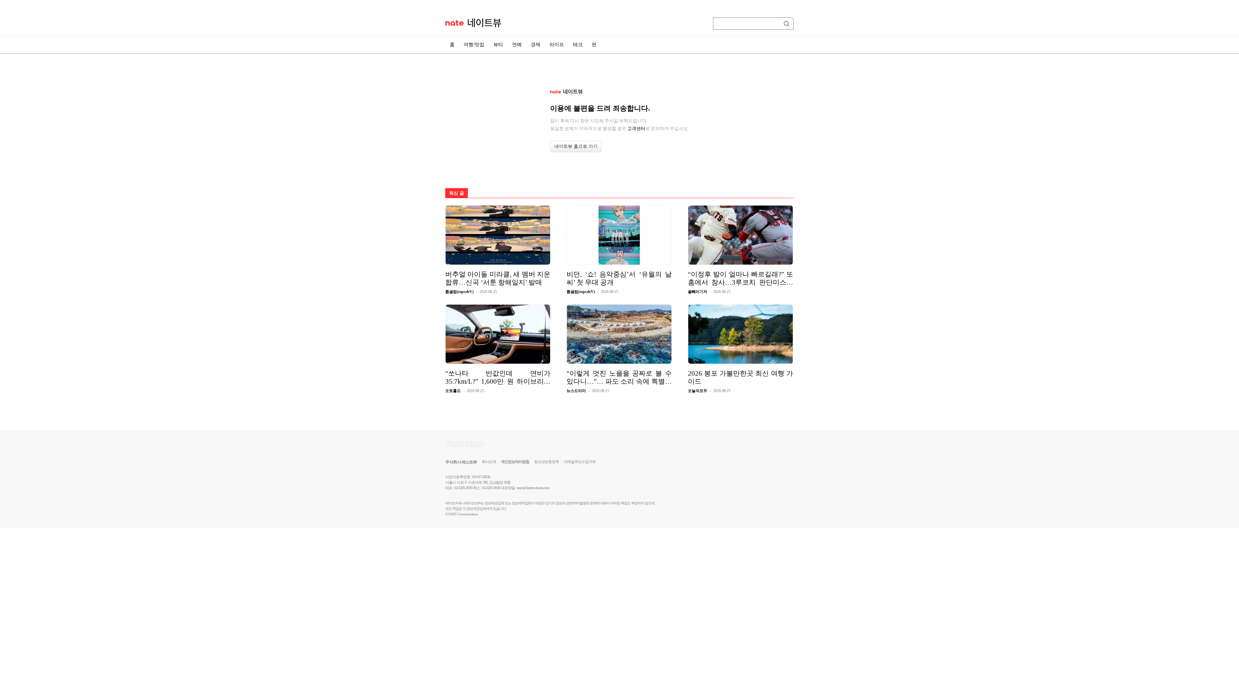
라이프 (556, 44)
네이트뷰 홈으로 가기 (576, 146)
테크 (578, 44)
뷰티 (498, 44)
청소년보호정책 (546, 462)
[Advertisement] (826, 173)
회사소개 (489, 462)
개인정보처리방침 (515, 462)
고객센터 (636, 128)
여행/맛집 (474, 44)
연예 (517, 44)
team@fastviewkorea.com (533, 488)
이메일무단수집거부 (580, 462)
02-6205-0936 (463, 488)
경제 (535, 44)
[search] (787, 23)
